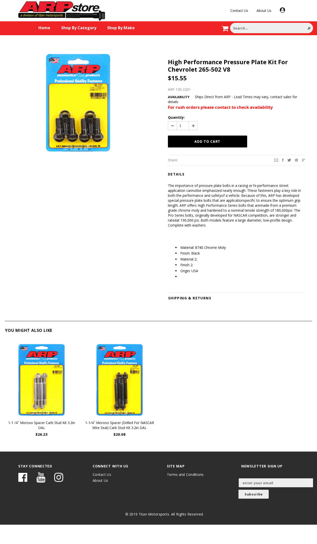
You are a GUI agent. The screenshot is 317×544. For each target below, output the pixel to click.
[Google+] (303, 159)
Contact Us (239, 10)
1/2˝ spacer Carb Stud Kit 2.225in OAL (275, 422)
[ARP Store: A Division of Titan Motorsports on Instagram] (58, 479)
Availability (178, 97)
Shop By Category (78, 27)
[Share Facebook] (283, 159)
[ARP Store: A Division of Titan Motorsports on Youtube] (40, 479)
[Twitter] (289, 159)
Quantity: (176, 117)
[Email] (276, 159)
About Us (264, 10)
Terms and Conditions (185, 474)
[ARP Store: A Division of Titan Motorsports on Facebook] (22, 479)
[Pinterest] (296, 159)
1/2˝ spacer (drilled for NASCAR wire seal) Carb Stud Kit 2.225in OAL (197, 425)
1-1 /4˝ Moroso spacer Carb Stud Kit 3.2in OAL (41, 425)
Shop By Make (121, 27)
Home (44, 27)
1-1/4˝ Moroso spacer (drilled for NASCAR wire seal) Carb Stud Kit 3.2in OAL (119, 425)
